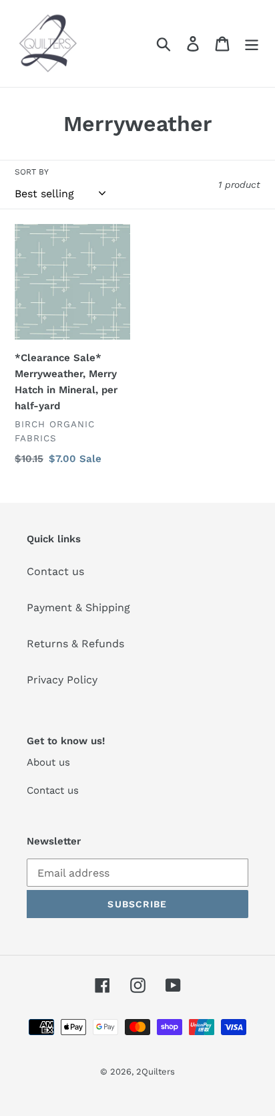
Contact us (55, 571)
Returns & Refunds (75, 643)
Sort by (32, 172)
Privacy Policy (62, 679)
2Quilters (155, 1072)
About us (48, 762)
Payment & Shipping (78, 607)
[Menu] (251, 44)
